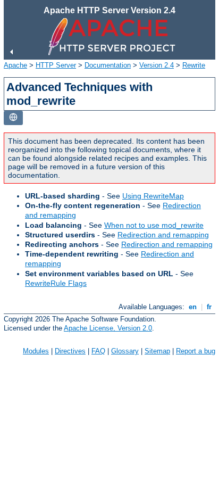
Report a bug (195, 351)
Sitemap (157, 351)
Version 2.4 (156, 65)
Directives (70, 351)
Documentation (108, 65)
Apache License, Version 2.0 (108, 328)
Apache (15, 65)
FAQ (98, 351)
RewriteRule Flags (56, 283)
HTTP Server (56, 65)
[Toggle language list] (13, 118)
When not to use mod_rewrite (154, 225)
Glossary (125, 351)
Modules (36, 351)
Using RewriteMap (153, 196)
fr (209, 307)
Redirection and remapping (163, 234)
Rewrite (193, 65)
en (193, 307)
